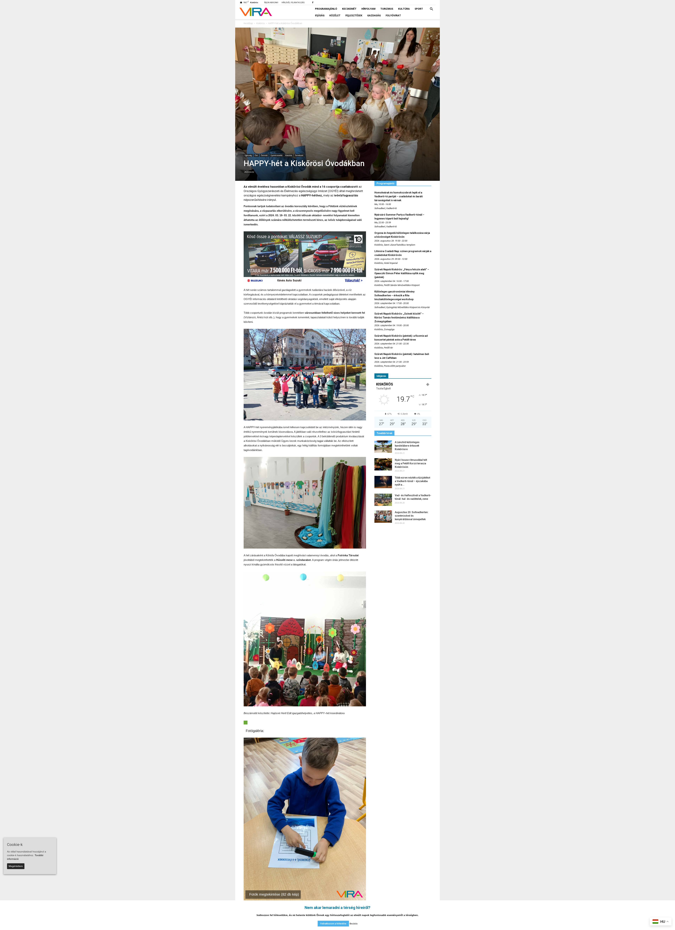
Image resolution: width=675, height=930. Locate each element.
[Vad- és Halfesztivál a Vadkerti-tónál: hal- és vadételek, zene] (383, 500)
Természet (299, 155)
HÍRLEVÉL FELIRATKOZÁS (293, 2)
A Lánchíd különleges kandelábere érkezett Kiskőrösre (407, 446)
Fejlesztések (353, 15)
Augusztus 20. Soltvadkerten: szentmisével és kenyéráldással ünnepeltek (411, 516)
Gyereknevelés (276, 155)
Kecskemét (349, 8)
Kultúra (404, 8)
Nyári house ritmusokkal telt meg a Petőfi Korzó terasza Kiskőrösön (411, 463)
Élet (256, 155)
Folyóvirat (393, 15)
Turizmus (386, 8)
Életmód (264, 155)
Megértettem (16, 866)
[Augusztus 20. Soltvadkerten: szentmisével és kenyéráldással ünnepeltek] (383, 516)
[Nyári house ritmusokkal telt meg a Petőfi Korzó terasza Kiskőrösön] (383, 464)
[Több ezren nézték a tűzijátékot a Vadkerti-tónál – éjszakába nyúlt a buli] (383, 482)
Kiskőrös (288, 155)
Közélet (334, 15)
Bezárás (354, 923)
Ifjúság (319, 15)
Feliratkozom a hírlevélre (333, 923)
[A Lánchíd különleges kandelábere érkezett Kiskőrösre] (383, 446)
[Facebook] (312, 2)
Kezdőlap (248, 23)
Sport (419, 8)
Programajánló (326, 8)
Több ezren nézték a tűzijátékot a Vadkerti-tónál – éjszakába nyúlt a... (412, 481)
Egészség (248, 155)
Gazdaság (374, 15)
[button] (431, 9)
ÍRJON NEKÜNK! (271, 2)
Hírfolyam (368, 8)
